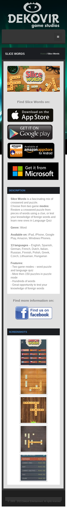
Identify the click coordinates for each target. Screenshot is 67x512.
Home (43, 54)
